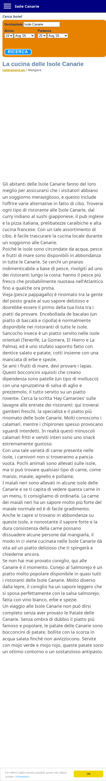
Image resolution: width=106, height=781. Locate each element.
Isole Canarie (27, 6)
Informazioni (22, 776)
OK (88, 774)
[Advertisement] (53, 126)
